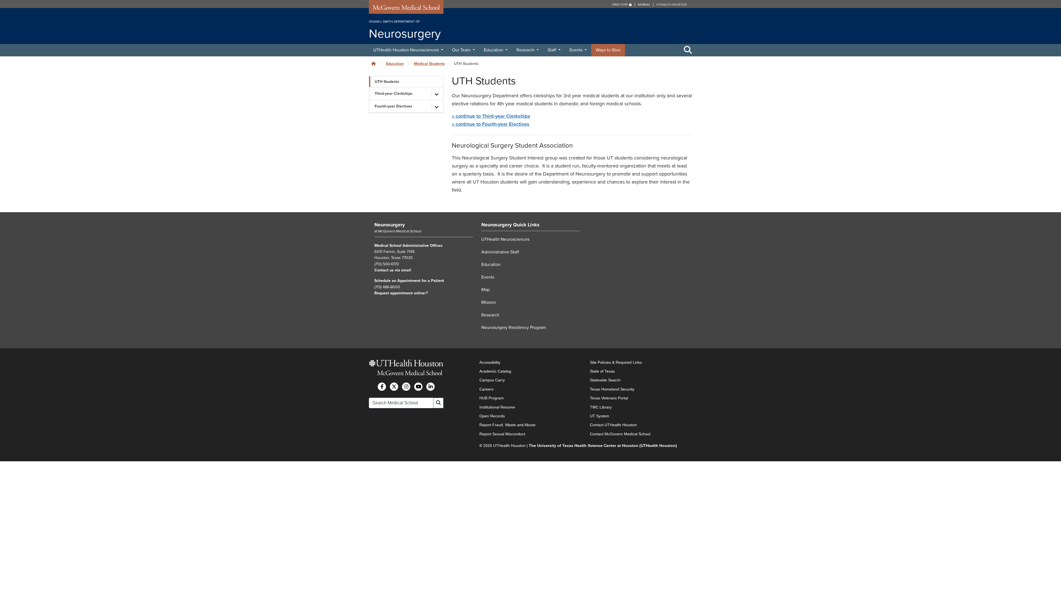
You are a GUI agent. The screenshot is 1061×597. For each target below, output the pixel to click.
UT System (599, 416)
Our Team (462, 50)
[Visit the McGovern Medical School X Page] (394, 387)
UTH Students (387, 81)
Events (576, 50)
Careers (486, 389)
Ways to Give (608, 50)
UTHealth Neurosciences (505, 239)
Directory (620, 4)
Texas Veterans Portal (609, 398)
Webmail (644, 4)
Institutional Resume (497, 407)
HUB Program (491, 398)
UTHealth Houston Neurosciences (406, 50)
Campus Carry (492, 380)
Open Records (492, 416)
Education (494, 50)
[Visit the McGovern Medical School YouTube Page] (418, 387)
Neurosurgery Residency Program (513, 327)
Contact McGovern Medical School (620, 434)
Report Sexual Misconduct (502, 434)
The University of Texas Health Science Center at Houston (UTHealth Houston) (603, 445)
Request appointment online (401, 293)
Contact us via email (392, 270)
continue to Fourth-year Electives (490, 124)
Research (525, 50)
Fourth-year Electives (393, 106)
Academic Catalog (495, 371)
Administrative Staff (500, 252)
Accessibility (489, 362)
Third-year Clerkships (394, 93)
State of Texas (602, 371)
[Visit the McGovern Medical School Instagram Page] (406, 387)
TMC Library (601, 407)
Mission (488, 302)
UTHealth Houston (671, 4)
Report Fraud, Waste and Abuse (507, 425)
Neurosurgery (389, 225)
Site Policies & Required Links (616, 362)
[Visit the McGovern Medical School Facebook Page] (382, 387)
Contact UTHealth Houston (613, 425)
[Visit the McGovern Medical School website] (406, 9)
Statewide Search (605, 380)
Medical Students (429, 63)
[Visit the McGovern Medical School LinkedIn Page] (430, 387)
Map (485, 289)
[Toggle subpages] (436, 93)
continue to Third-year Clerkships (491, 116)
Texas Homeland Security (612, 389)
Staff (552, 50)
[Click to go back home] (373, 63)
